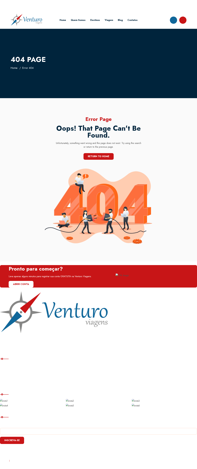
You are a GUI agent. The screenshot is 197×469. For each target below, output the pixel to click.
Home (63, 20)
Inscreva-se (12, 440)
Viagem (109, 20)
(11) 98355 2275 (67, 5)
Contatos (132, 20)
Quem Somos (78, 20)
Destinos (95, 20)
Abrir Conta (21, 284)
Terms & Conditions (21, 460)
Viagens (6, 377)
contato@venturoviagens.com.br (33, 5)
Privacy (3, 460)
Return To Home (98, 156)
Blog (120, 20)
